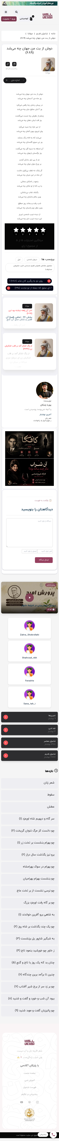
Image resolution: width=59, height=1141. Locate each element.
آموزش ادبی (29, 1080)
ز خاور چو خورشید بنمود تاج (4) (35, 951)
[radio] (43, 231)
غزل (19, 259)
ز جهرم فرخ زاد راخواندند (42, 420)
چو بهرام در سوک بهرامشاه (38, 867)
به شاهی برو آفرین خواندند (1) (36, 915)
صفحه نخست (30, 1073)
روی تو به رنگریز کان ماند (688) (27, 281)
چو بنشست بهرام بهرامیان (38, 879)
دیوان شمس (32, 259)
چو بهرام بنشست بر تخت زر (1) (35, 843)
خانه (53, 33)
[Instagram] (37, 1102)
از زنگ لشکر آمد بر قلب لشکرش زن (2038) (18, 347)
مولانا (30, 33)
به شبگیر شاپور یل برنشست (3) (35, 939)
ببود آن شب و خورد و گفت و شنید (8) (31, 999)
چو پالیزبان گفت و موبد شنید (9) (34, 1011)
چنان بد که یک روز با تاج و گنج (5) (33, 963)
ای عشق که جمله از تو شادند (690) (32, 288)
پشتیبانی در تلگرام (29, 1094)
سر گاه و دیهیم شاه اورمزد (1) (36, 819)
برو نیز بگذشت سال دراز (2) (38, 855)
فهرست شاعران (29, 1087)
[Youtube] (21, 1102)
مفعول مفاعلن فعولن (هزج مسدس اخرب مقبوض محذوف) (32, 267)
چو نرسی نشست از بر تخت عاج (35, 891)
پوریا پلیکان (45, 405)
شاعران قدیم (42, 33)
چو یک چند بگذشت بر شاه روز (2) (34, 927)
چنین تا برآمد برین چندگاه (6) (36, 975)
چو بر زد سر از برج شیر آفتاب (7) (34, 987)
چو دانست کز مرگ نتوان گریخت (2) (32, 831)
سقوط (50, 795)
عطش (50, 807)
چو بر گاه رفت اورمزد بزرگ (39, 903)
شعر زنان (48, 418)
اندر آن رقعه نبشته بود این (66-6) (20, 312)
